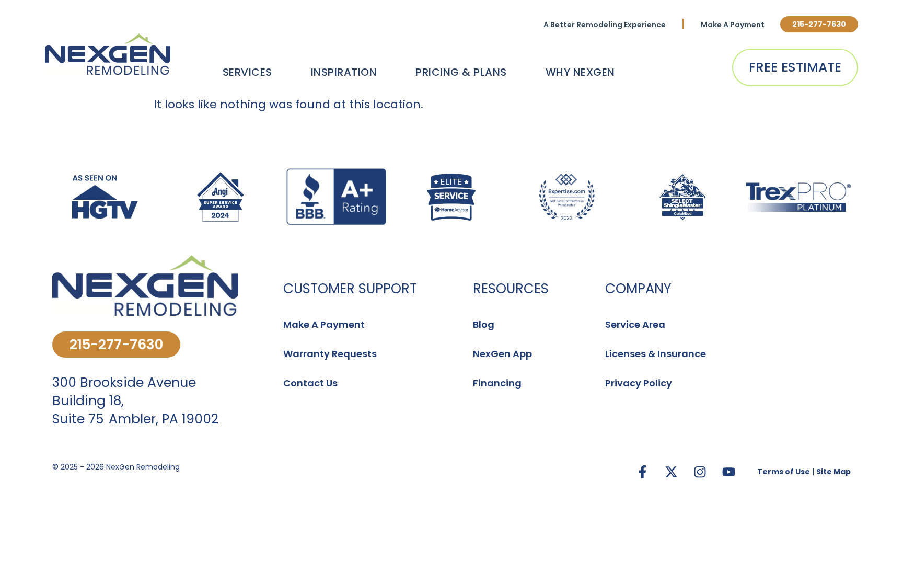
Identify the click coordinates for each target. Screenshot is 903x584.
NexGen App (502, 353)
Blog (483, 324)
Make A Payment (733, 24)
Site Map (833, 471)
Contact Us (310, 383)
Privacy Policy (638, 383)
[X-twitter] (671, 472)
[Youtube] (728, 472)
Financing (497, 383)
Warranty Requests (330, 353)
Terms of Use (783, 471)
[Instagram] (700, 472)
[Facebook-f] (642, 472)
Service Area (635, 324)
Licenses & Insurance (655, 353)
